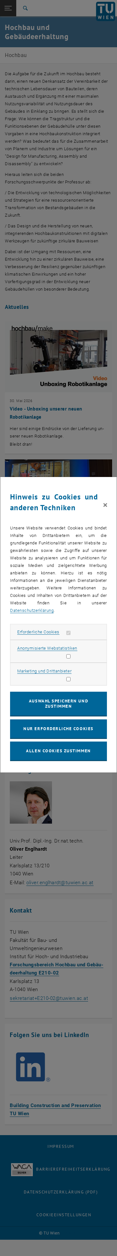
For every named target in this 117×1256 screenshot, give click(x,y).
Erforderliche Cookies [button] (38, 631)
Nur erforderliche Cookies (58, 728)
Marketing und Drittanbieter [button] (44, 671)
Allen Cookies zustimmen (58, 751)
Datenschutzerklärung (32, 610)
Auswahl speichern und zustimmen (58, 703)
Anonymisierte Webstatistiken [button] (47, 648)
